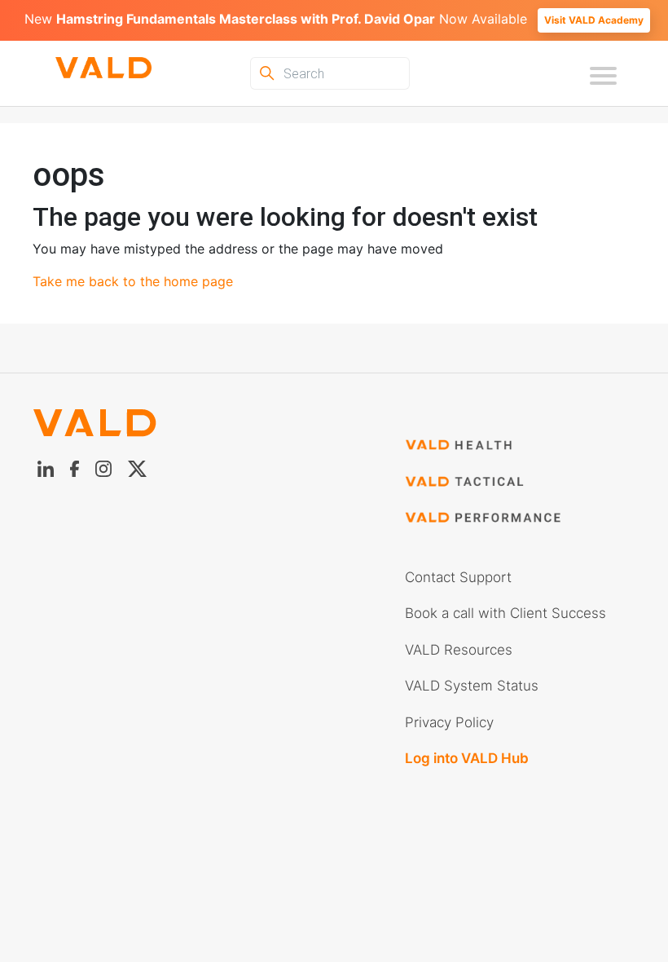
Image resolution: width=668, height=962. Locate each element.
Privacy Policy (449, 722)
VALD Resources (458, 650)
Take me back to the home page (133, 281)
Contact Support (458, 577)
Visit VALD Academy (594, 20)
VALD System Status (471, 685)
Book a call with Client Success (505, 613)
